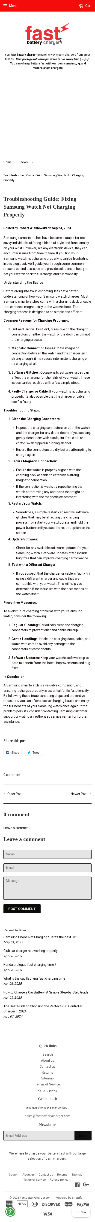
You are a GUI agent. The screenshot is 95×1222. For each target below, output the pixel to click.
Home (7, 162)
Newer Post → (81, 794)
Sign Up (83, 1135)
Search (47, 1054)
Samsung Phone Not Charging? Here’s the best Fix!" (40, 937)
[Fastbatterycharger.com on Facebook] (77, 1185)
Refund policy (47, 1090)
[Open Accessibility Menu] (10, 1212)
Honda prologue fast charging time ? (29, 964)
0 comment (11, 775)
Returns (47, 1072)
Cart (88, 6)
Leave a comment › (17, 828)
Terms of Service (47, 1084)
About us (47, 1060)
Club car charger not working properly (30, 951)
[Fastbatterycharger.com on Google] (86, 1185)
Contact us (47, 1066)
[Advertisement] (47, 118)
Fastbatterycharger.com (35, 1197)
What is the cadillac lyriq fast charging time (34, 978)
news (24, 162)
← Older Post (13, 794)
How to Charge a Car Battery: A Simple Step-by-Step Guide (46, 992)
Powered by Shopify (69, 1197)
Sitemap (47, 1078)
